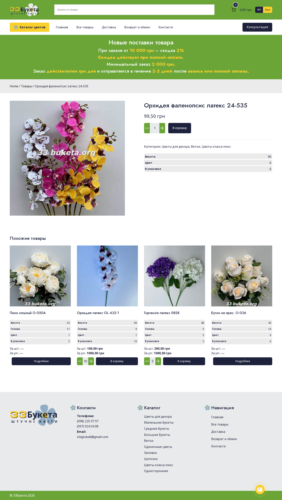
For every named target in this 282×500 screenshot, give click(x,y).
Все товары (84, 27)
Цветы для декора (175, 146)
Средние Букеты (156, 428)
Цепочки (151, 459)
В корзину (179, 128)
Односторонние (156, 471)
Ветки (195, 146)
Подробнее (41, 361)
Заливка (150, 453)
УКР (259, 9)
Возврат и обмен (137, 27)
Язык (267, 9)
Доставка (109, 27)
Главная (62, 27)
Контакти (165, 27)
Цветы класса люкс (216, 146)
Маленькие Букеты (158, 422)
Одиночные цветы (158, 447)
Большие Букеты (157, 435)
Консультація (257, 27)
